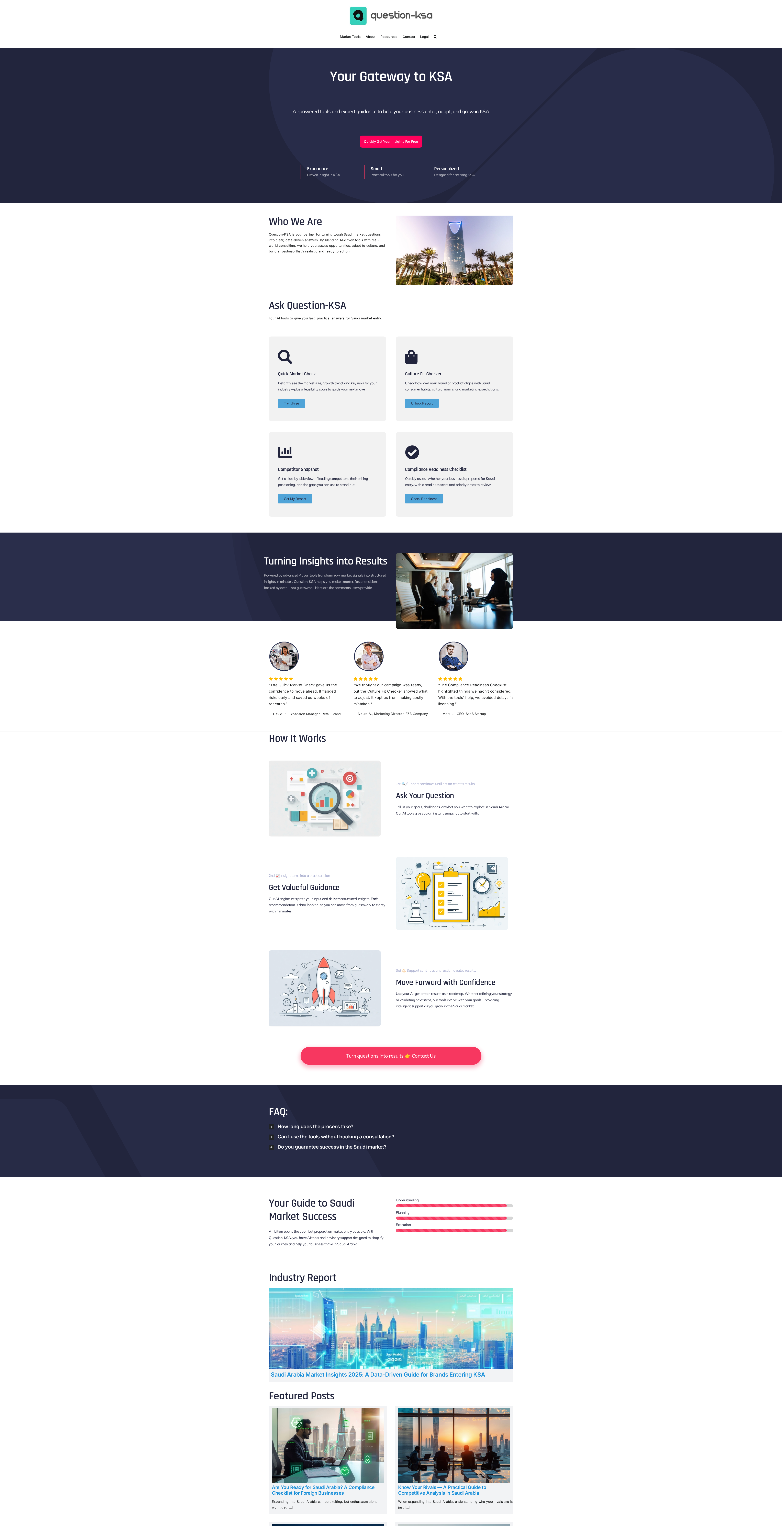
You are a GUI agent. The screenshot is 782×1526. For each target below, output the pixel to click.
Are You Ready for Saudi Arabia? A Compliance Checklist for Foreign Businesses (323, 1490)
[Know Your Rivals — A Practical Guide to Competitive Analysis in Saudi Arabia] (454, 1411)
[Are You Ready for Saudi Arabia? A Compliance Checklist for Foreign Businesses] (328, 1411)
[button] (435, 36)
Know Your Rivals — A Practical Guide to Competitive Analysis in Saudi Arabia (442, 1490)
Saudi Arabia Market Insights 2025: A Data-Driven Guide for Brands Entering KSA (378, 1374)
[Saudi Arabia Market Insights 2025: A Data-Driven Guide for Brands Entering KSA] (391, 1290)
